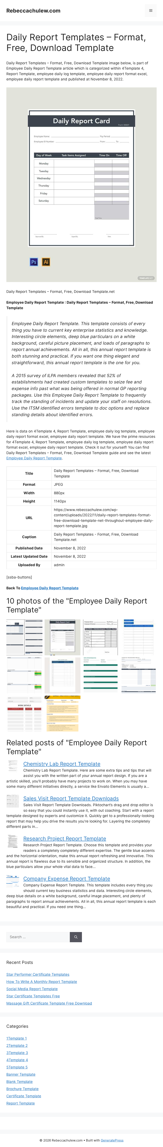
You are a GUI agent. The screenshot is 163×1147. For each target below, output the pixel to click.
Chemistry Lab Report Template (61, 764)
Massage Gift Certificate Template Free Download (49, 1003)
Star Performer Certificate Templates (37, 974)
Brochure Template (22, 1089)
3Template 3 (17, 1053)
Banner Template (20, 1074)
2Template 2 (17, 1045)
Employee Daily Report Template (34, 458)
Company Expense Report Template (66, 879)
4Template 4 (17, 1060)
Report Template (20, 1103)
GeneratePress (112, 1140)
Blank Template (19, 1082)
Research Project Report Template (64, 838)
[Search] (76, 937)
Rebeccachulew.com (33, 10)
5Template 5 (17, 1067)
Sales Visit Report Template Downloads (71, 798)
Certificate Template (23, 1096)
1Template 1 (16, 1038)
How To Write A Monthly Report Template (41, 982)
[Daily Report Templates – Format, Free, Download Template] (63, 637)
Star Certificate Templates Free (33, 996)
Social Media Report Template (32, 989)
